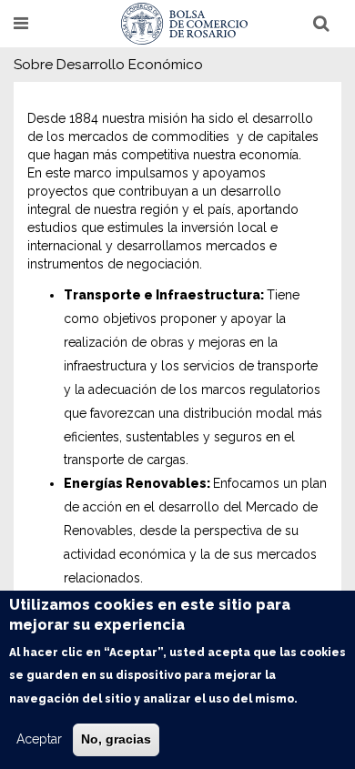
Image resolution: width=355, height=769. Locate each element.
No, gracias (116, 739)
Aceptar (39, 739)
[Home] (184, 24)
